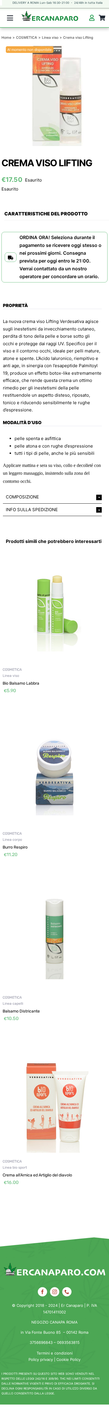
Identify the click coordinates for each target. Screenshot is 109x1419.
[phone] (67, 1291)
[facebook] (42, 1291)
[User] (91, 18)
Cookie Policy (68, 1359)
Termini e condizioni (55, 1353)
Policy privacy (40, 1359)
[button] (52, 497)
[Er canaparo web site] (50, 19)
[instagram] (54, 1291)
